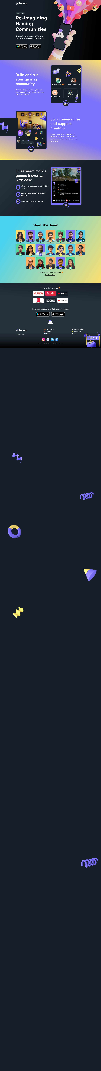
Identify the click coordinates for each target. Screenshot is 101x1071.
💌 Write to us (48, 334)
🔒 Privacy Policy (76, 331)
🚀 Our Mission (48, 331)
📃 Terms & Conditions (78, 329)
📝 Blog (74, 334)
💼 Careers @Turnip (49, 329)
